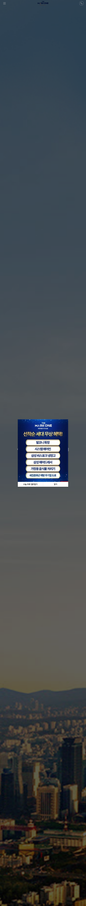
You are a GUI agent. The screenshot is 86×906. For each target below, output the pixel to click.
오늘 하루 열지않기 (30, 484)
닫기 (55, 484)
